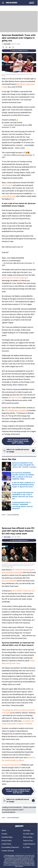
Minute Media (10, 855)
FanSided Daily (6, 837)
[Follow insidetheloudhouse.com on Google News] (33, 450)
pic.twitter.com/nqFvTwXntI (12, 123)
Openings (26, 830)
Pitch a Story (27, 837)
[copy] (13, 47)
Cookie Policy (6, 844)
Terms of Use (28, 840)
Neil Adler (7, 44)
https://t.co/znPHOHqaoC (11, 261)
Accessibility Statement (10, 847)
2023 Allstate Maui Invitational (16, 410)
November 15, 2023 (8, 127)
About (3, 830)
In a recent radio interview (11, 765)
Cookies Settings (7, 851)
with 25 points (7, 185)
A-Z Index (26, 847)
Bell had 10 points (15, 398)
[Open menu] (3, 3)
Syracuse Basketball (13, 514)
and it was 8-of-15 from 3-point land (15, 278)
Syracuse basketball (9, 581)
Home (3, 514)
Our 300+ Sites (28, 834)
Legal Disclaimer (29, 844)
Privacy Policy (6, 840)
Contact (4, 834)
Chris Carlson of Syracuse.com (23, 591)
